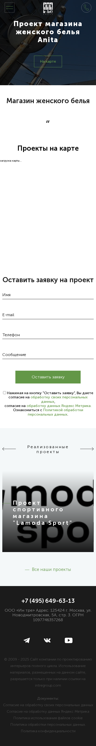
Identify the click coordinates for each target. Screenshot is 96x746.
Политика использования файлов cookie (48, 718)
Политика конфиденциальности (48, 731)
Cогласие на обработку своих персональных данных (48, 705)
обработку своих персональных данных (59, 399)
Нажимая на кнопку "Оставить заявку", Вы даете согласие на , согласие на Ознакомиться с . (48, 404)
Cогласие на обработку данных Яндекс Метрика (48, 711)
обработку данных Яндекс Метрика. (59, 406)
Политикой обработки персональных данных (55, 412)
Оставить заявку (48, 377)
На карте (48, 61)
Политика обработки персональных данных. (48, 724)
